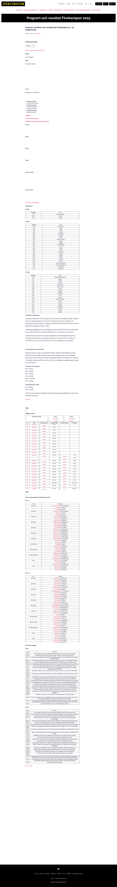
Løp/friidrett (61, 3)
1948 (27, 449)
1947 (27, 446)
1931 (27, 433)
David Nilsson (58, 540)
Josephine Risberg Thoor (57, 591)
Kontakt (41, 873)
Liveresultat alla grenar (32, 118)
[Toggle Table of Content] (32, 46)
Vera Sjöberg (58, 600)
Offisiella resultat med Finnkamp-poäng (37, 121)
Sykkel (73, 3)
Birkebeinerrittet (58, 10)
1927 (28, 427)
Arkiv (64, 873)
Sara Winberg (58, 642)
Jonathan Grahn (57, 531)
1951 (27, 455)
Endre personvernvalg (77, 873)
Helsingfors (34, 424)
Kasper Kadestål (57, 516)
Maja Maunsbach (57, 616)
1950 (27, 452)
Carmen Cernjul (56, 609)
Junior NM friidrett (69, 10)
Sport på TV (19, 10)
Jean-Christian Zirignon (57, 505)
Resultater (98, 3)
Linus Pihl (57, 509)
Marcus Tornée (57, 518)
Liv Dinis (58, 614)
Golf (86, 3)
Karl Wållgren (57, 551)
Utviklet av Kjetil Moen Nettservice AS (58, 881)
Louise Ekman (58, 636)
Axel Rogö (57, 569)
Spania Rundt (43, 10)
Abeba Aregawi (55, 605)
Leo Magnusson (56, 558)
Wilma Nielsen (57, 594)
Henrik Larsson (56, 511)
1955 (28, 466)
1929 (27, 430)
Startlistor (28, 115)
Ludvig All (58, 544)
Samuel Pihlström (58, 527)
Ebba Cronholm (57, 629)
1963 (27, 488)
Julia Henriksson (57, 578)
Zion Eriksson (58, 507)
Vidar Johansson (57, 555)
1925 (28, 424)
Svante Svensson (56, 564)
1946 (27, 444)
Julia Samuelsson (57, 631)
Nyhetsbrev (68, 873)
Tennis (90, 3)
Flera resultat (28, 766)
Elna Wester (57, 589)
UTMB (50, 10)
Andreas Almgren (57, 538)
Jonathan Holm (58, 547)
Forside (36, 873)
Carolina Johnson (56, 613)
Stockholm (34, 427)
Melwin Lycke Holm (58, 560)
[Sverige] (55, 419)
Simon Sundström (57, 557)
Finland (54, 418)
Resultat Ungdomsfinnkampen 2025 (35, 50)
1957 (28, 471)
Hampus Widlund (58, 546)
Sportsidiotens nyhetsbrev (83, 10)
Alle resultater (96, 10)
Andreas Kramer (56, 522)
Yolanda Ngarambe (56, 603)
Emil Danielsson (56, 529)
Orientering (80, 3)
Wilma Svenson (57, 581)
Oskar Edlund (58, 549)
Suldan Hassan (58, 542)
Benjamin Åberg (58, 524)
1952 (28, 458)
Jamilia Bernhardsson (57, 587)
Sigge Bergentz (56, 553)
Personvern (53, 873)
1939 (27, 435)
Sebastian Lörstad (57, 536)
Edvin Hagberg (57, 525)
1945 (27, 441)
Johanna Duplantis (57, 640)
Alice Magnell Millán (57, 596)
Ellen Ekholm (57, 635)
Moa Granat (56, 592)
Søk (105, 4)
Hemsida (27, 399)
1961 (28, 483)
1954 (27, 463)
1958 (27, 474)
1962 (27, 485)
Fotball (68, 3)
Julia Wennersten (58, 618)
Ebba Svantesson (57, 624)
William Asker (57, 568)
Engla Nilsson (57, 633)
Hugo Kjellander (57, 520)
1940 (27, 438)
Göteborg (34, 446)
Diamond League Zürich (31, 10)
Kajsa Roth (56, 638)
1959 (27, 477)
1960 (27, 480)
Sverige (55, 421)
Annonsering (46, 873)
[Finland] (55, 417)
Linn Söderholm (56, 607)
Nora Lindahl (56, 580)
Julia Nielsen (56, 598)
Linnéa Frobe (58, 625)
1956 (27, 469)
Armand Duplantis (58, 566)
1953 (28, 460)
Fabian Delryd (58, 562)
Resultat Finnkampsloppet (32, 202)
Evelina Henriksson (57, 611)
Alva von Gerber (56, 620)
